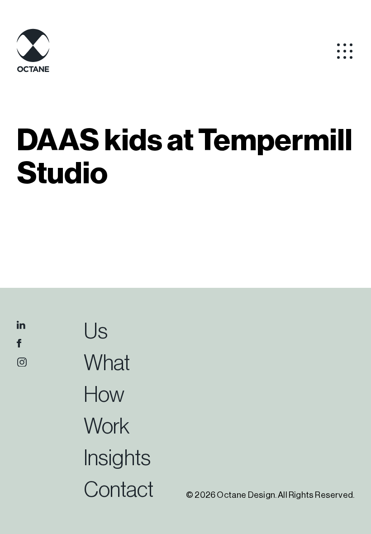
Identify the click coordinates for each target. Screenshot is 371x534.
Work (106, 427)
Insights (117, 458)
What (107, 363)
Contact (118, 490)
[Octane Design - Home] (33, 70)
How (104, 395)
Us (96, 332)
